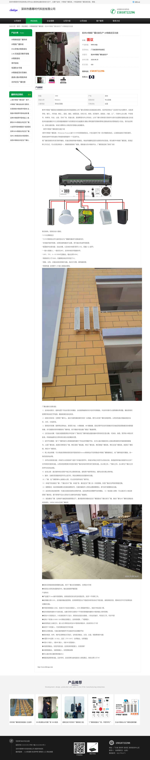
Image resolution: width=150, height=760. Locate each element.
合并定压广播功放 (18, 82)
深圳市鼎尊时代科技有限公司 (25, 749)
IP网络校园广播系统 (36, 26)
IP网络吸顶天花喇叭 (19, 73)
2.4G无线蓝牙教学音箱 (20, 54)
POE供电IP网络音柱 (19, 49)
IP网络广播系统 (17, 44)
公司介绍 (66, 21)
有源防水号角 (16, 68)
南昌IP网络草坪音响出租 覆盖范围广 (20, 113)
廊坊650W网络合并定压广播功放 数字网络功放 (20, 122)
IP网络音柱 (15, 58)
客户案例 (99, 21)
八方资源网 (28, 752)
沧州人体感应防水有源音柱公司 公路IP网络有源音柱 (20, 136)
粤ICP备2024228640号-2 (38, 745)
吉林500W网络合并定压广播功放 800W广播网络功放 (20, 131)
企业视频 (50, 21)
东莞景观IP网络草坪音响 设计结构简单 (20, 109)
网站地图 (50, 752)
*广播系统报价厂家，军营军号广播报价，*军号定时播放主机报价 (59, 722)
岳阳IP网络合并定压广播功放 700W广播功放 (20, 140)
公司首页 (17, 21)
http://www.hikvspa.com (45, 667)
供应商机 (33, 21)
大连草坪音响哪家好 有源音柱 (20, 127)
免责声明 (35, 752)
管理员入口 (42, 752)
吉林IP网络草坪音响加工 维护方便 (20, 118)
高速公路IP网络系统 (19, 77)
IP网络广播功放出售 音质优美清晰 (20, 104)
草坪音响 (14, 63)
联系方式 (116, 21)
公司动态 (83, 21)
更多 (29, 94)
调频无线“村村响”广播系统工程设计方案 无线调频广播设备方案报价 (34, 722)
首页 (18, 26)
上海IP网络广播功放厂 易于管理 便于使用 (20, 100)
